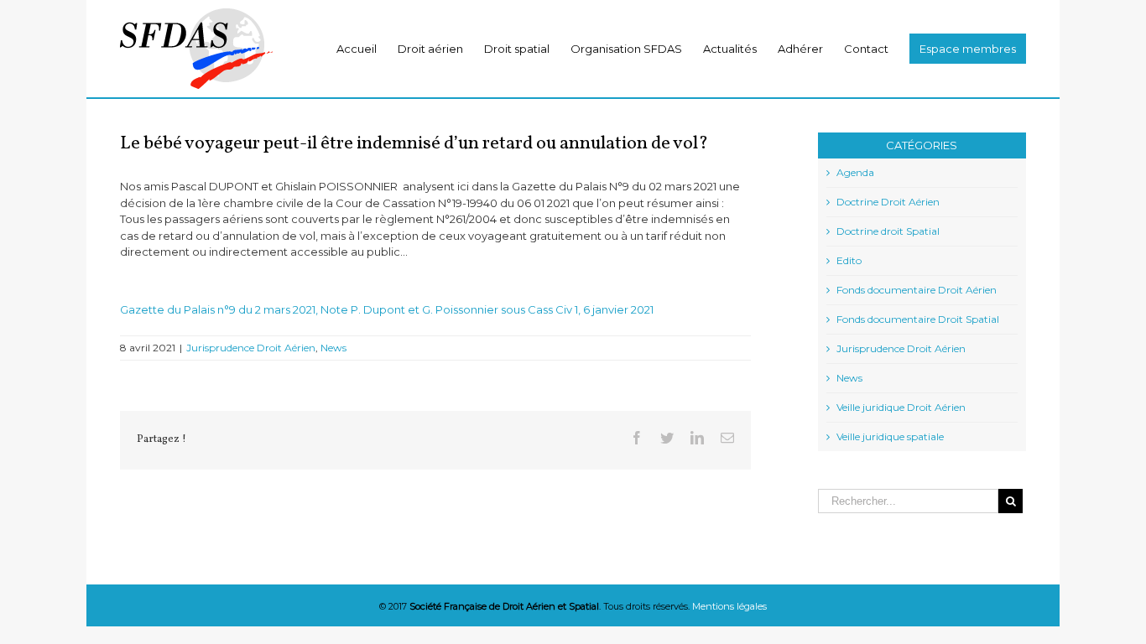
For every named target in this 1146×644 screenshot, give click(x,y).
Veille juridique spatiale (890, 436)
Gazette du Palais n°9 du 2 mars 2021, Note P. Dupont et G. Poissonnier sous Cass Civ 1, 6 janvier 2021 (387, 309)
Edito (849, 260)
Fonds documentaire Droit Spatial (917, 319)
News (333, 347)
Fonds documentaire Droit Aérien (916, 289)
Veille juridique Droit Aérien (901, 407)
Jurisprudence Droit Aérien (250, 347)
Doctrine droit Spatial (888, 231)
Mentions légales (729, 606)
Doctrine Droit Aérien (888, 201)
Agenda (855, 172)
